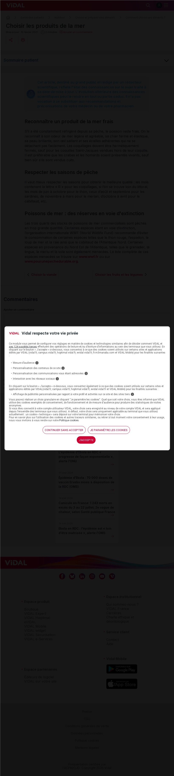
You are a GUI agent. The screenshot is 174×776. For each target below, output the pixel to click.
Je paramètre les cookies (109, 429)
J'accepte (86, 439)
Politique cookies (69, 420)
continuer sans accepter (64, 429)
